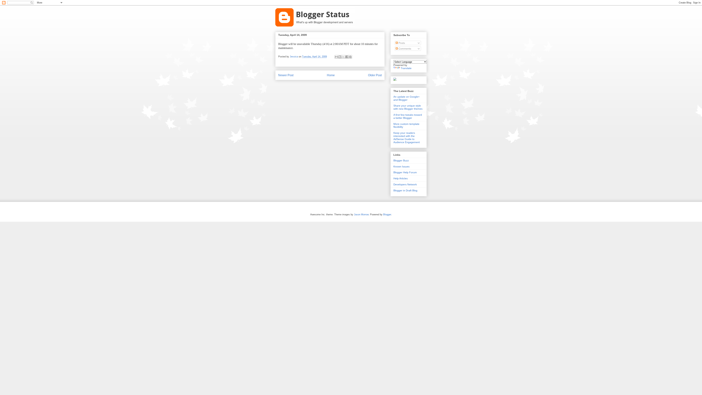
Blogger (387, 214)
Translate (406, 68)
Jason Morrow (361, 214)
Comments (404, 48)
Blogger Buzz (401, 160)
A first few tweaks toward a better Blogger (407, 116)
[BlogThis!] (340, 57)
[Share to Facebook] (347, 57)
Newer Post (285, 75)
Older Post (375, 75)
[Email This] (336, 57)
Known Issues (401, 166)
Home (331, 75)
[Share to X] (343, 57)
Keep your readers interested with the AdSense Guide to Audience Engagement (406, 137)
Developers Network (405, 184)
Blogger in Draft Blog (405, 190)
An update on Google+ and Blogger (406, 98)
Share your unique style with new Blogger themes (407, 107)
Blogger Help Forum (405, 172)
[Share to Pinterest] (350, 57)
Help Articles (400, 178)
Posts (401, 42)
